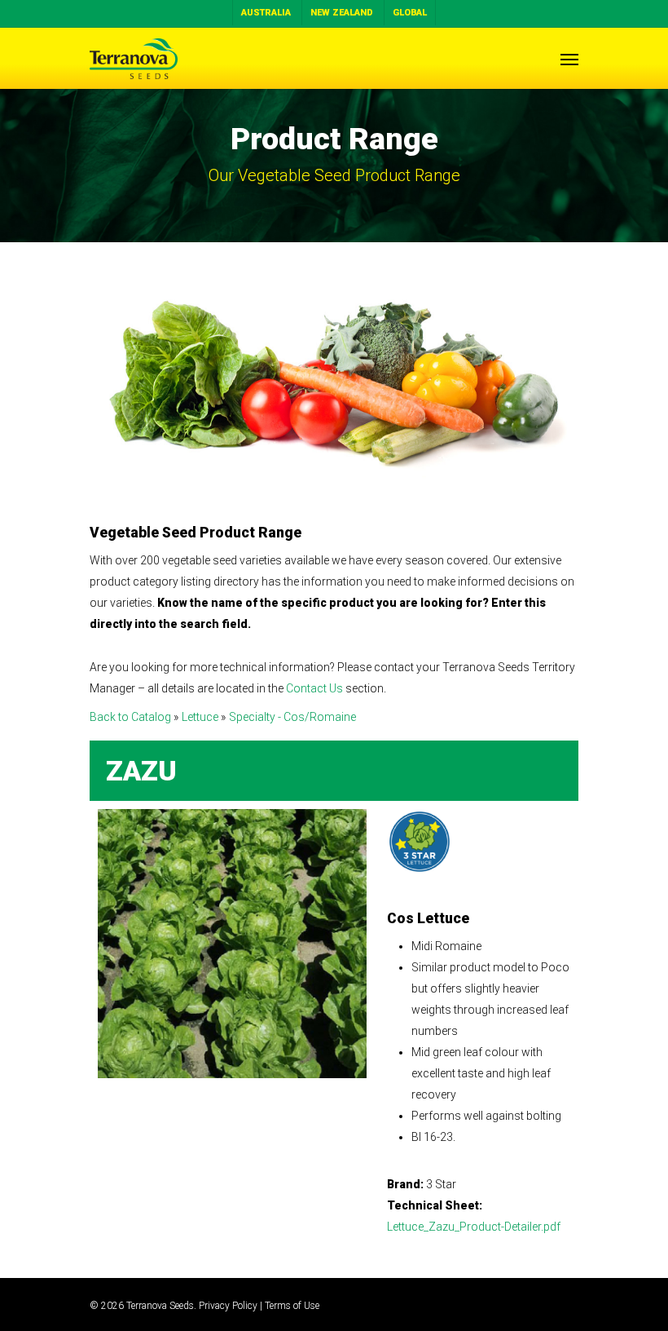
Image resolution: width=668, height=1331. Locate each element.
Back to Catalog (132, 716)
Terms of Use (292, 1305)
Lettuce (201, 716)
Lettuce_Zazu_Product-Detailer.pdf (473, 1226)
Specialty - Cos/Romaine (292, 716)
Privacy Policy (228, 1305)
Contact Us (314, 688)
